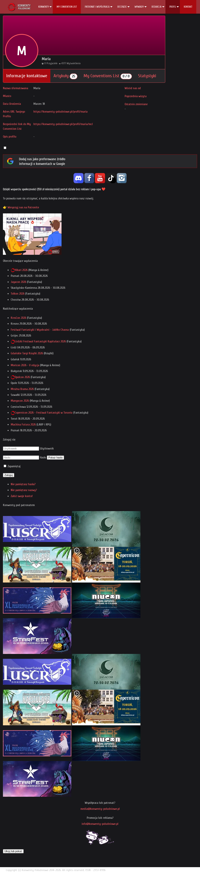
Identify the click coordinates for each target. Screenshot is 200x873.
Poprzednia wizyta (135, 96)
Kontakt (188, 6)
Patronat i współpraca (97, 6)
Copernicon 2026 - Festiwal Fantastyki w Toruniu (43, 412)
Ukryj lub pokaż (13, 851)
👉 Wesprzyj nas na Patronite (21, 207)
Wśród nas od (133, 88)
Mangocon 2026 (20, 400)
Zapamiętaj (14, 466)
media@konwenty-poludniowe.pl (100, 809)
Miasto (7, 96)
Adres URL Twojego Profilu (14, 114)
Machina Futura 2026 (23, 424)
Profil (172, 6)
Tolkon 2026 (17, 293)
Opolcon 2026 (22, 377)
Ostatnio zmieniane (136, 104)
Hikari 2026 (21, 270)
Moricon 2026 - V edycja (25, 365)
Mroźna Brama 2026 (22, 389)
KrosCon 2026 (18, 318)
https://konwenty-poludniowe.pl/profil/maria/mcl (63, 124)
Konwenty (43, 6)
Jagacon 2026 (18, 282)
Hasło (43, 457)
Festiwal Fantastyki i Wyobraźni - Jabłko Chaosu (40, 329)
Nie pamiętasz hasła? (23, 484)
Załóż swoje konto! (22, 496)
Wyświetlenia (73, 63)
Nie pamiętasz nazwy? (24, 490)
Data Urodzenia (12, 104)
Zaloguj (8, 475)
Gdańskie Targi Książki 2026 (27, 353)
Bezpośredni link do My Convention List (17, 126)
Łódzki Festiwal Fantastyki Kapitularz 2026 (40, 341)
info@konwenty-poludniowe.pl (100, 824)
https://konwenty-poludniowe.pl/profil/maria (60, 111)
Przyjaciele (51, 63)
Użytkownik (47, 448)
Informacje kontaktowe (26, 75)
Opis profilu (9, 136)
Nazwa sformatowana (15, 88)
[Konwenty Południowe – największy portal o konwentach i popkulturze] (19, 7)
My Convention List (67, 6)
